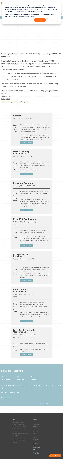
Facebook (33, 453)
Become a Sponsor (27, 174)
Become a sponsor (27, 210)
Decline (52, 20)
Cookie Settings (55, 456)
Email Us (35, 441)
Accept (40, 20)
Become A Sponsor (27, 142)
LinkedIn (38, 453)
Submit (7, 399)
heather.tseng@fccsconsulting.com (15, 102)
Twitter (35, 453)
